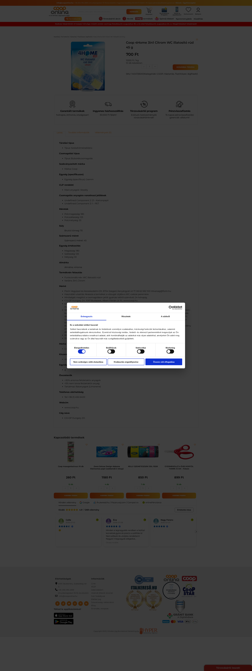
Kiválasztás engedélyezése (126, 362)
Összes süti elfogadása (163, 362)
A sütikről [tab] (165, 316)
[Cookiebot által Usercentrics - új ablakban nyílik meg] (170, 308)
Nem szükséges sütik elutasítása (88, 362)
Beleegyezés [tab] (86, 316)
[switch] (111, 351)
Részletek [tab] (126, 316)
